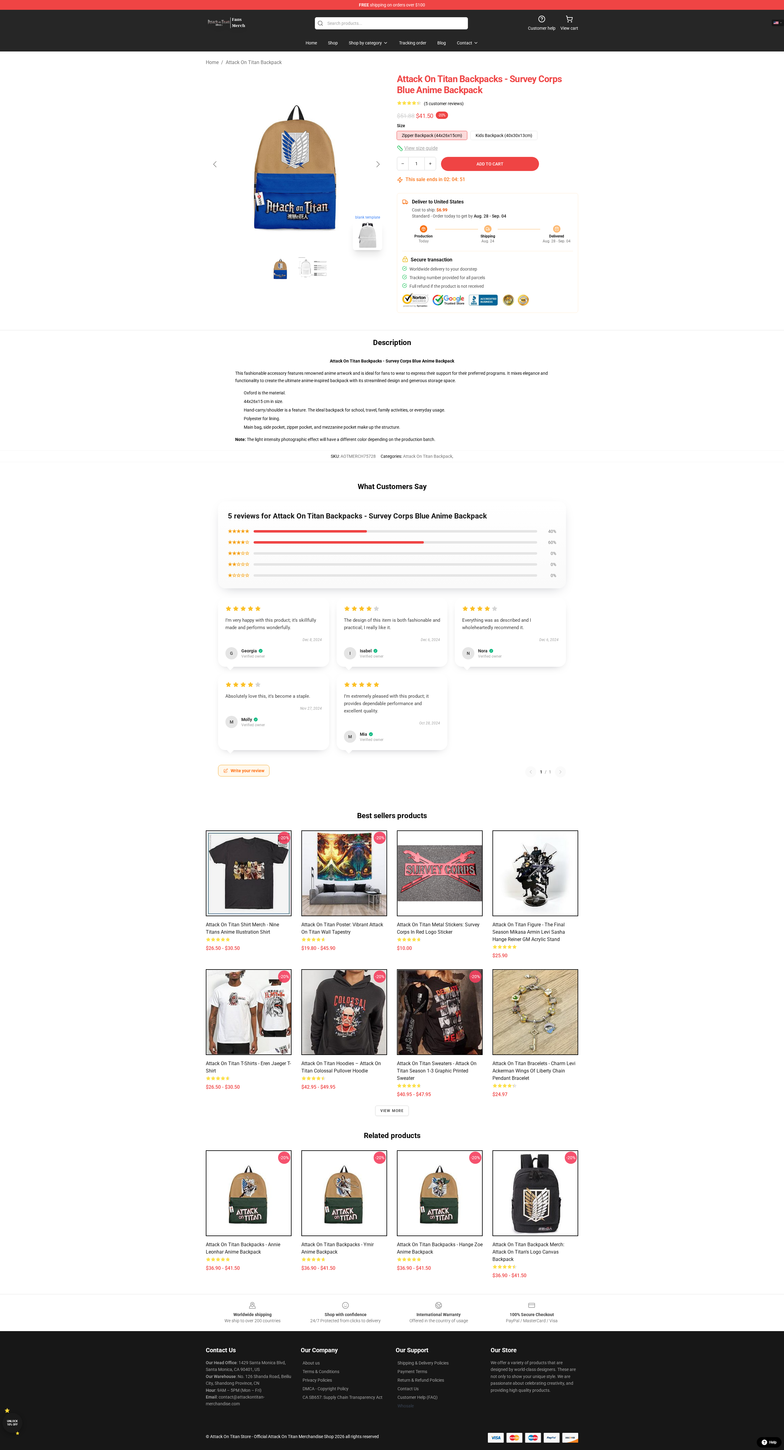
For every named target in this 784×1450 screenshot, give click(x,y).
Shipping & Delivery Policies (423, 1363)
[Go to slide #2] (312, 268)
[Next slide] (377, 164)
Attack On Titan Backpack (254, 62)
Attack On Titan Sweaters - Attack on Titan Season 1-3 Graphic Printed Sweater (437, 1071)
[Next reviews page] (560, 771)
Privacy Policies (317, 1380)
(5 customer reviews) (444, 103)
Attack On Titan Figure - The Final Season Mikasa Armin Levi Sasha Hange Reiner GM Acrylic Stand (528, 932)
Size (401, 125)
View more (392, 1111)
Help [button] (773, 1442)
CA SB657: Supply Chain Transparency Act (343, 1397)
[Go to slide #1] (280, 268)
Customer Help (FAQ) (418, 1397)
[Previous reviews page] (530, 771)
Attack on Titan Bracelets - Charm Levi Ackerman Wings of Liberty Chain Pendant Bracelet (533, 1071)
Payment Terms (412, 1371)
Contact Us (408, 1388)
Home (212, 62)
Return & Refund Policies (421, 1380)
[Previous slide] (215, 164)
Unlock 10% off (12, 1423)
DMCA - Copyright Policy (326, 1388)
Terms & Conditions (321, 1371)
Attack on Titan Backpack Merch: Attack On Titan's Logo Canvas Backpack (528, 1252)
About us (311, 1363)
